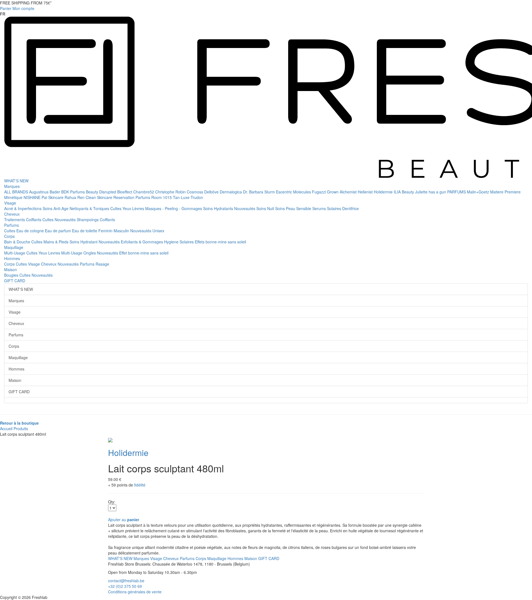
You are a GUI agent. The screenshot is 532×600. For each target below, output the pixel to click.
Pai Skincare (53, 197)
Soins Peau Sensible (293, 208)
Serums (319, 208)
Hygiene (172, 241)
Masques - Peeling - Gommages (174, 208)
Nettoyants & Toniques (90, 208)
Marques (12, 186)
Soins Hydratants (218, 208)
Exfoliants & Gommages (142, 241)
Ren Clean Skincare (95, 197)
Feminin (106, 230)
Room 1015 (162, 197)
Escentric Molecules (294, 192)
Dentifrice (350, 208)
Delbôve (212, 192)
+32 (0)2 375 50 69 (125, 586)
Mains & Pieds (57, 241)
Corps (9, 236)
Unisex (158, 230)
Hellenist (366, 192)
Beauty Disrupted (101, 192)
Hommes (12, 258)
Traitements (15, 219)
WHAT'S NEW (16, 180)
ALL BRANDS (16, 192)
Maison (10, 269)
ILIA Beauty (404, 192)
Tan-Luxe (182, 197)
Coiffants (34, 219)
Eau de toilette (85, 230)
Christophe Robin (171, 192)
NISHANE (33, 197)
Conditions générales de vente (135, 591)
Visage (10, 203)
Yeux (127, 208)
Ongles (90, 253)
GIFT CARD (14, 280)
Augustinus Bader (45, 192)
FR (2, 14)
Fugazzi (319, 192)
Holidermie (384, 192)
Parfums (11, 225)
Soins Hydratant (84, 241)
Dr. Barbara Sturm (259, 192)
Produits (21, 428)
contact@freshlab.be (126, 580)
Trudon (197, 197)
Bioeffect (125, 192)
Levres (54, 253)
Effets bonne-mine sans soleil (220, 241)
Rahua (71, 197)
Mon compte (23, 8)
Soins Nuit (265, 208)
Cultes (116, 208)
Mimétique (14, 197)
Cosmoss (195, 192)
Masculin (122, 230)
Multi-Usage (15, 253)
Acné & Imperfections (23, 208)
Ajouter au (123, 519)
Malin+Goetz (478, 192)
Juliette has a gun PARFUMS (441, 192)
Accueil (6, 428)
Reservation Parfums (132, 197)
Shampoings (88, 219)
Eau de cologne (30, 230)
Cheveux (12, 214)
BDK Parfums (73, 192)
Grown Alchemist (342, 192)
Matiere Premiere (505, 192)
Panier (5, 8)
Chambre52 (144, 192)
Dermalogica (231, 192)
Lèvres (138, 208)
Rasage (102, 264)
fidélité (139, 485)
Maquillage (13, 247)
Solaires (334, 208)
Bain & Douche (17, 241)
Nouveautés (245, 208)
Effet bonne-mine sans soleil (143, 253)
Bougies (11, 275)
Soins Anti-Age (56, 208)
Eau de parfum (58, 230)
